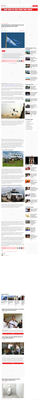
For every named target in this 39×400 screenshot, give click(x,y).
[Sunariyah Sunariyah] (2, 255)
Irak (16, 83)
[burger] (37, 7)
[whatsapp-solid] (17, 61)
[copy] (23, 61)
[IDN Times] (3, 5)
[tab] (4, 51)
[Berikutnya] (24, 289)
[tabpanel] (13, 55)
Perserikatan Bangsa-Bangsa (9, 85)
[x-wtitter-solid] (21, 61)
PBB (13, 83)
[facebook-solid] (19, 61)
